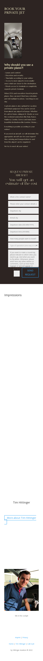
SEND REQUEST (30, 272)
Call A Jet (30, 644)
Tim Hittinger (21, 644)
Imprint (18, 637)
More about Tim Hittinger (21, 517)
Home (11, 644)
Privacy (25, 637)
